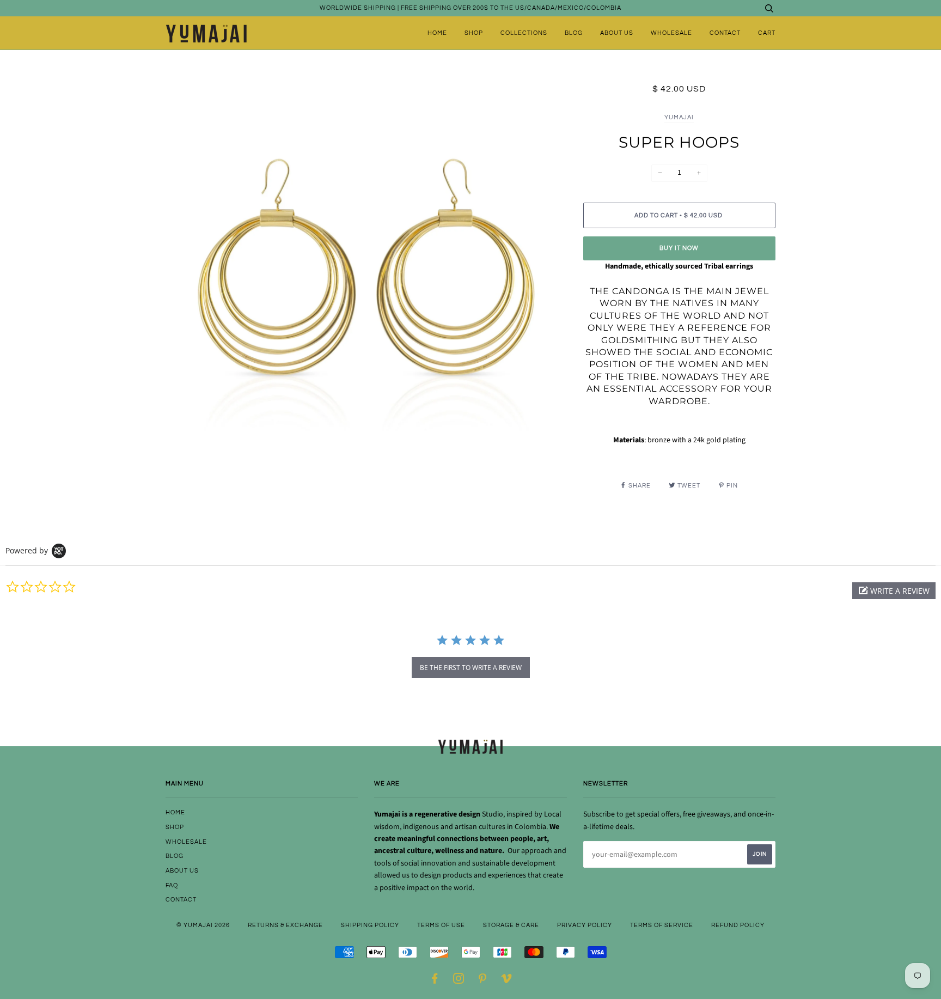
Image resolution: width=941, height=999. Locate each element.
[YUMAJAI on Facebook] (435, 981)
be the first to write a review (471, 667)
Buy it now (679, 248)
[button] (894, 590)
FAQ (172, 885)
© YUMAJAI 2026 (203, 925)
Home (437, 33)
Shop (474, 33)
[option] (366, 283)
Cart (766, 33)
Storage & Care (511, 925)
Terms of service (661, 925)
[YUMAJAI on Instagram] (459, 981)
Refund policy (738, 925)
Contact (725, 33)
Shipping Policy (370, 925)
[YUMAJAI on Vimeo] (506, 981)
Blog (574, 33)
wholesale (671, 33)
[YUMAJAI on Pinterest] (482, 981)
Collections (523, 33)
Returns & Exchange (285, 925)
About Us (616, 33)
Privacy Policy (584, 925)
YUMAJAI (679, 117)
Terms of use (441, 925)
